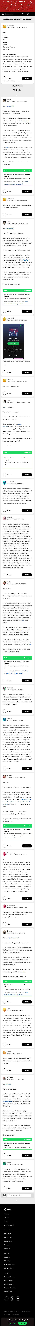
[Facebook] (18, 1298)
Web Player (26, 260)
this (23, 620)
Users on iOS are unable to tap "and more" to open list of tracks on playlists (17, 801)
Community (9, 14)
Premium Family (9, 1284)
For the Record (8, 1225)
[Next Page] (21, 95)
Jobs (5, 1221)
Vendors (7, 1249)
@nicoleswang (13, 938)
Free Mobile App (9, 1264)
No (14, 1323)
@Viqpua (8, 1084)
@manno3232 (10, 106)
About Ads (6, 1317)
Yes (21, 1323)
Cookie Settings (15, 1314)
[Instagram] (6, 1298)
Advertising (8, 1241)
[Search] (23, 14)
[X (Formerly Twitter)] (12, 1298)
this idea (20, 630)
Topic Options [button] (17, 86)
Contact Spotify (9, 1268)
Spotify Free (8, 1292)
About (6, 1218)
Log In (27, 14)
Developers (8, 1237)
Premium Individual (10, 1277)
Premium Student (9, 1288)
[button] (32, 26)
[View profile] (4, 26)
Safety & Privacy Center (13, 1311)
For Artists (7, 1234)
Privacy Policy (7, 1314)
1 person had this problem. (11, 81)
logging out (25, 121)
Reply (27, 78)
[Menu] (32, 14)
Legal (5, 1311)
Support (7, 1257)
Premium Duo (8, 1280)
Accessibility (13, 1317)
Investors (7, 1245)
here (7, 147)
